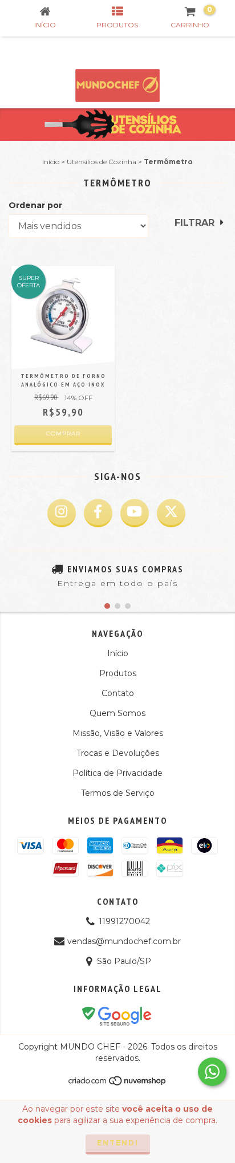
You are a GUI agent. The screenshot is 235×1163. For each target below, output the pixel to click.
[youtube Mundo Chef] (134, 513)
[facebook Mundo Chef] (98, 513)
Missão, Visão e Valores (117, 733)
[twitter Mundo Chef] (171, 513)
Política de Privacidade (117, 773)
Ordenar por (35, 205)
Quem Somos (117, 713)
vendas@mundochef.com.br (124, 941)
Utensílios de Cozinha (101, 161)
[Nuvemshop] (118, 1083)
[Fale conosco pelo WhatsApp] (212, 1072)
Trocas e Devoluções (117, 753)
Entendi (118, 1142)
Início (50, 161)
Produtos (117, 673)
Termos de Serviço (118, 793)
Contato (118, 693)
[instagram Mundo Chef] (61, 513)
